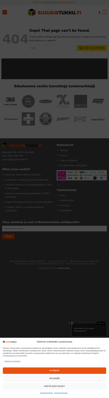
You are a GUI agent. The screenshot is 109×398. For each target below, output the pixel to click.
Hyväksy (54, 370)
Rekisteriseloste (61, 393)
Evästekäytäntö (46, 393)
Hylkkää (54, 378)
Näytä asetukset (54, 386)
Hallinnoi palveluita (12, 361)
